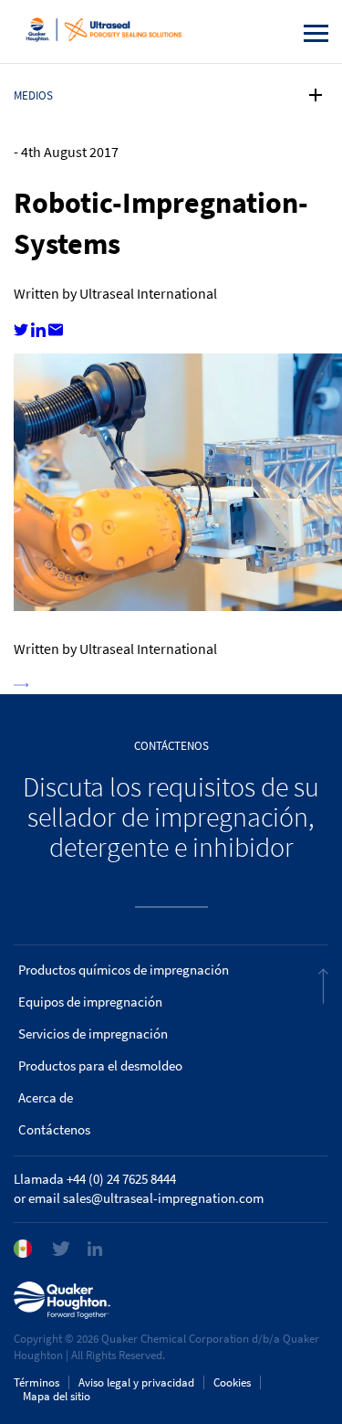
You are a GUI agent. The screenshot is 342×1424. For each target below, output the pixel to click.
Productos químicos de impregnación (123, 970)
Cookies (232, 1382)
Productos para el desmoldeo (100, 1066)
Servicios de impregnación (93, 1034)
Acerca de (45, 1098)
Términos (36, 1382)
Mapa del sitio (56, 1396)
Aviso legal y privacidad (136, 1382)
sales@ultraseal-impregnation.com (163, 1198)
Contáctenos (54, 1130)
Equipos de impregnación (90, 1002)
